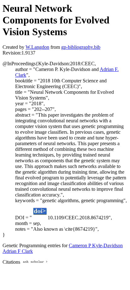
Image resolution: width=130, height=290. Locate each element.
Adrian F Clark (18, 251)
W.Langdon (37, 47)
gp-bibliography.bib (80, 47)
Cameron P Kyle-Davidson (96, 245)
